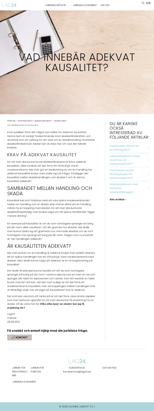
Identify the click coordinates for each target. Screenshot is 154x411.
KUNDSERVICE (77, 367)
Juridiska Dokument (85, 5)
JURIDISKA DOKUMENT (24, 381)
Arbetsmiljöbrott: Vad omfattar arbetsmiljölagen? (124, 188)
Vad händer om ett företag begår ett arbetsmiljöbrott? (122, 174)
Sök (148, 3)
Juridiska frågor (55, 5)
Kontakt (22, 337)
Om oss (105, 5)
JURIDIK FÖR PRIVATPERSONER (20, 371)
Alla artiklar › (118, 199)
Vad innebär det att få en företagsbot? (124, 148)
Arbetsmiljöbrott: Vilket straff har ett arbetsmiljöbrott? (125, 160)
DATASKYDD (110, 367)
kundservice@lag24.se (77, 371)
